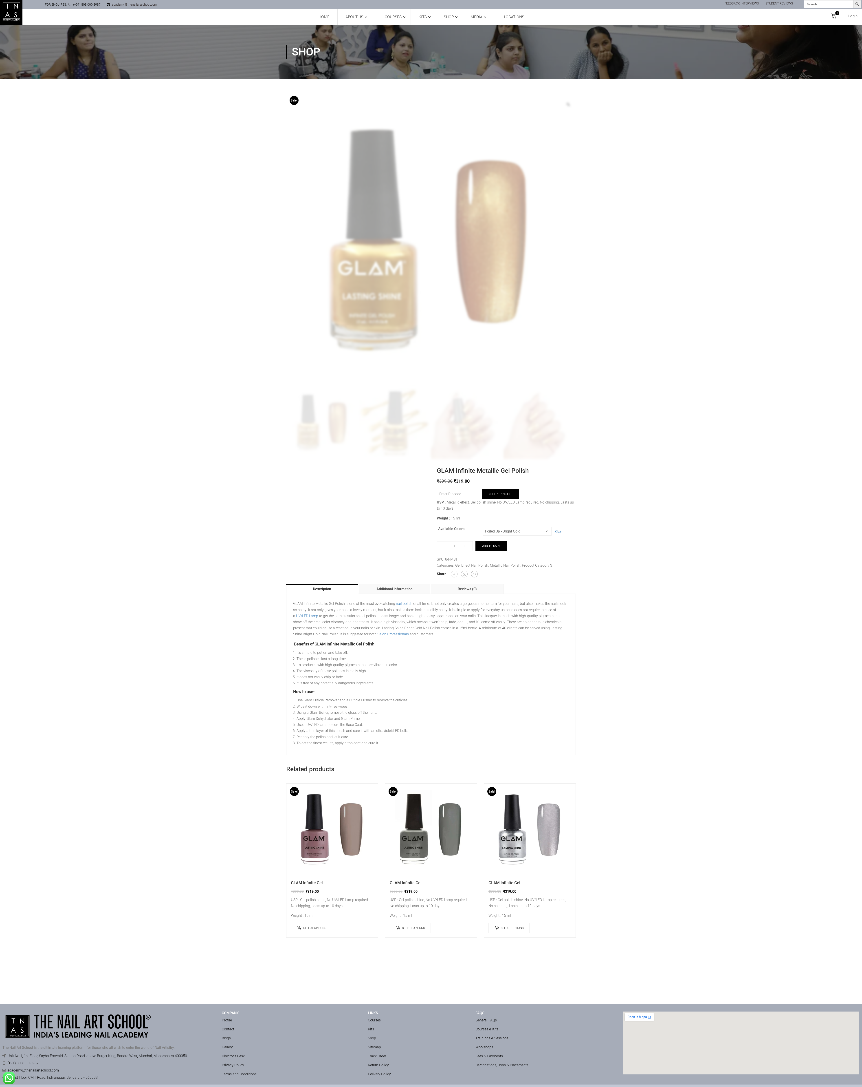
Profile (227, 1020)
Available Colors (451, 529)
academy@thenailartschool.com (134, 4)
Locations (514, 17)
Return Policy (378, 1065)
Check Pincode (501, 494)
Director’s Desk (233, 1056)
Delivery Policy (379, 1074)
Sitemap (374, 1047)
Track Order (377, 1056)
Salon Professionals (393, 634)
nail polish (404, 603)
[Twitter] (464, 574)
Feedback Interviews (741, 3)
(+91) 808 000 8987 (87, 4)
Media (476, 17)
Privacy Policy (233, 1065)
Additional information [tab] (394, 589)
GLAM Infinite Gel (307, 882)
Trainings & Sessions (491, 1038)
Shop (449, 17)
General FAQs (486, 1020)
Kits (423, 17)
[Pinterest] (474, 574)
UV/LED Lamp (307, 616)
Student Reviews (779, 3)
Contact (228, 1029)
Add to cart (491, 546)
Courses (393, 17)
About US (354, 17)
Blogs (226, 1038)
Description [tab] (322, 589)
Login (853, 16)
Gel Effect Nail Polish (471, 565)
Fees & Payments (489, 1056)
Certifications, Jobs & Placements (501, 1065)
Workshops (484, 1047)
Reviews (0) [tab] (467, 589)
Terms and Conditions (239, 1074)
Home (324, 17)
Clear (558, 531)
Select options (314, 928)
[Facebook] (454, 574)
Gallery (227, 1047)
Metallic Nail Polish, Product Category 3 (521, 565)
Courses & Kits (486, 1029)
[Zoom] (568, 104)
